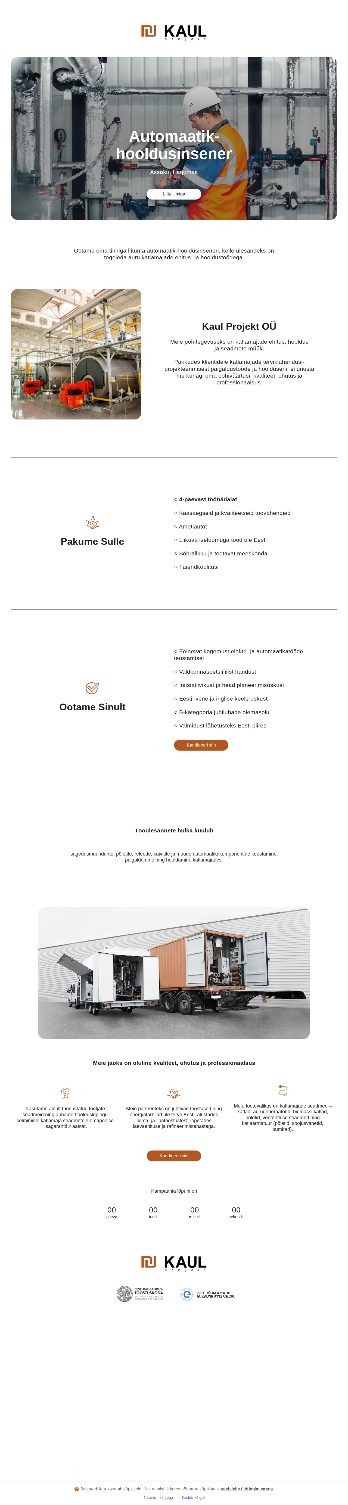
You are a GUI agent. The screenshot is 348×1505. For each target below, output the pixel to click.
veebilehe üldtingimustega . (247, 1488)
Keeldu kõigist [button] (194, 1497)
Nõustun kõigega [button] (158, 1497)
